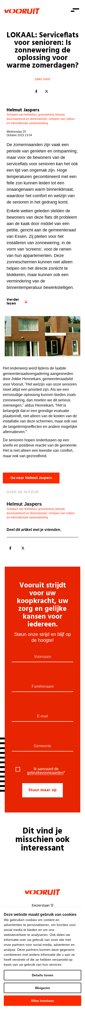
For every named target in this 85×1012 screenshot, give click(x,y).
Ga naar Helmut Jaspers (31, 478)
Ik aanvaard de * (46, 771)
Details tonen (42, 975)
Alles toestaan (42, 1001)
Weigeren (42, 988)
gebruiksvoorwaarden (45, 773)
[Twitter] (46, 91)
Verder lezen (13, 301)
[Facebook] (36, 91)
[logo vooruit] (22, 11)
